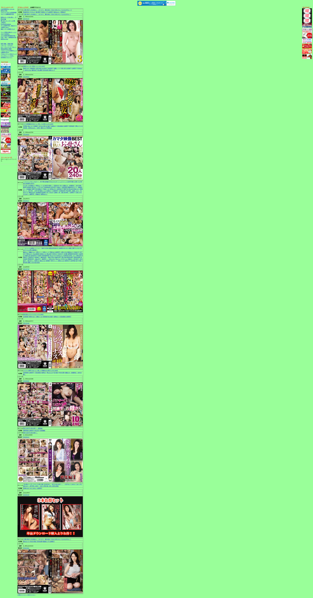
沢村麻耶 (42, 430)
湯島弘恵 (27, 255)
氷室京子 (60, 254)
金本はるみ (28, 70)
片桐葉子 (35, 126)
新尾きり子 (44, 12)
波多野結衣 (47, 187)
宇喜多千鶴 (40, 255)
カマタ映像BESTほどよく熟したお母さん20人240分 (38, 124)
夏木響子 (38, 12)
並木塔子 (53, 187)
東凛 (24, 187)
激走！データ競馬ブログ (8, 29)
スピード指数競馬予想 (7, 14)
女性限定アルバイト (6, 57)
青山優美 (40, 70)
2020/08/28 (26, 381)
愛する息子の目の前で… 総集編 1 (33, 428)
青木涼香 (61, 372)
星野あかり (44, 194)
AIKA (60, 185)
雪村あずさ (29, 254)
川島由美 (78, 255)
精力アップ (13, 54)
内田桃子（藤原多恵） (40, 257)
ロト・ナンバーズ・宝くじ (8, 47)
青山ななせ (50, 372)
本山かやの (53, 255)
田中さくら (54, 260)
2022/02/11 (26, 201)
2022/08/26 (26, 134)
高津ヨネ (37, 260)
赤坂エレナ (51, 70)
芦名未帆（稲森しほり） (73, 191)
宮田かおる (61, 260)
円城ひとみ (46, 189)
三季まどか (78, 126)
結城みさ (49, 191)
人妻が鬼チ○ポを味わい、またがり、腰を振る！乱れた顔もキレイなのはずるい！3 (47, 10)
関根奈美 (70, 187)
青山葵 (71, 189)
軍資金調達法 (5, 49)
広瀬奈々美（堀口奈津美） (61, 192)
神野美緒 (26, 430)
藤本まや (43, 128)
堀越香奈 (32, 68)
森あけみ (42, 260)
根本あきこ (57, 12)
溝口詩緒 (64, 257)
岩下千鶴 (78, 260)
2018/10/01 (26, 548)
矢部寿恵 (28, 187)
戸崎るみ (52, 252)
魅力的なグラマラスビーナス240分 (33, 314)
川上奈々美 (26, 185)
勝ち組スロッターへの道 (8, 21)
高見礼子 (55, 254)
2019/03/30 (26, 495)
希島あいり (39, 185)
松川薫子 (48, 126)
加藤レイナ (57, 68)
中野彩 (25, 126)
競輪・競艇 (7, 43)
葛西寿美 (46, 255)
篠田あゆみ (32, 192)
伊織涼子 (38, 194)
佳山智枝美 (36, 254)
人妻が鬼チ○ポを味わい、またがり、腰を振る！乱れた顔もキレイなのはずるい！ (47, 14)
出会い (12, 55)
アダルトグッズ (5, 54)
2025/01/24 (26, 18)
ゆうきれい (33, 488)
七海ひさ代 (78, 192)
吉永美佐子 (44, 68)
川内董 (65, 254)
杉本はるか (52, 259)
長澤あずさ (53, 189)
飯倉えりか (43, 191)
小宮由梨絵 (60, 126)
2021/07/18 (26, 269)
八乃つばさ (40, 187)
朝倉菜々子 (46, 541)
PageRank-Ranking (6, 24)
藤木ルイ (26, 252)
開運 (10, 49)
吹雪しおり (72, 255)
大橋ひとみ (39, 316)
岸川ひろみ (64, 259)
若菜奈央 (56, 185)
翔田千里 (66, 189)
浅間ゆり (53, 126)
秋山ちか (58, 259)
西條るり (32, 185)
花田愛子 (48, 260)
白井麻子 (68, 68)
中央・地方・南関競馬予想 (8, 37)
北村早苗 (72, 260)
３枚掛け (3, 22)
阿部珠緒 (49, 128)
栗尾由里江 (70, 257)
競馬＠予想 (4, 10)
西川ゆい (34, 187)
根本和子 (75, 254)
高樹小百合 (51, 257)
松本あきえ (60, 255)
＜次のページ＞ (30, 595)
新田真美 (64, 187)
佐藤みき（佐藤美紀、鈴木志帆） (72, 185)
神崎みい (70, 259)
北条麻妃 (28, 189)
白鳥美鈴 (26, 316)
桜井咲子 (50, 68)
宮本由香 (45, 70)
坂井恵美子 (33, 255)
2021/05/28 (26, 323)
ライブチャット (5, 55)
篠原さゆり (26, 68)
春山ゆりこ (31, 260)
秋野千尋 (34, 189)
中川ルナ (32, 12)
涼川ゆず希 (42, 126)
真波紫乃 (43, 192)
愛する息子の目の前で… (30, 432)
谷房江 (39, 128)
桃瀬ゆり (40, 189)
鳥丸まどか (26, 541)
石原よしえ (46, 252)
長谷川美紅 (33, 541)
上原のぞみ (63, 252)
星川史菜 (37, 262)
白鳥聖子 (50, 12)
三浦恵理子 (55, 191)
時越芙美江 (26, 12)
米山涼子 (37, 430)
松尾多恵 (66, 255)
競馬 (2, 43)
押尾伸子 (63, 12)
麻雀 (12, 43)
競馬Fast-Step (4, 39)
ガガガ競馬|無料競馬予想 (8, 35)
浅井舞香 (38, 192)
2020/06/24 (26, 437)
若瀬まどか (43, 254)
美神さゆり (32, 316)
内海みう (59, 187)
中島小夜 (63, 68)
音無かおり (76, 189)
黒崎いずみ (31, 262)
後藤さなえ (32, 252)
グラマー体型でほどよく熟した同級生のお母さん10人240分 (40, 370)
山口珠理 (45, 185)
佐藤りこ (50, 185)
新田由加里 (77, 257)
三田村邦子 (31, 257)
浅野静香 (70, 254)
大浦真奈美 (62, 191)
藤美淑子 (34, 70)
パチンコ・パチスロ (6, 45)
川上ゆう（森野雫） (29, 194)
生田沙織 (38, 68)
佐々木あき (50, 192)
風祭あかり (70, 252)
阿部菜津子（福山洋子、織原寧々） (38, 259)
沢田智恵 (71, 126)
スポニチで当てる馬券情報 (8, 12)
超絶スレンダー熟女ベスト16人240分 (34, 66)
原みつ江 (30, 126)
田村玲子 (67, 260)
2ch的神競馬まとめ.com (7, 9)
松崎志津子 (58, 257)
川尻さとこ (39, 252)
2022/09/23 (26, 76)
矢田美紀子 (60, 189)
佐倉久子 (76, 252)
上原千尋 (36, 191)
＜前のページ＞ (21, 595)
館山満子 (49, 254)
